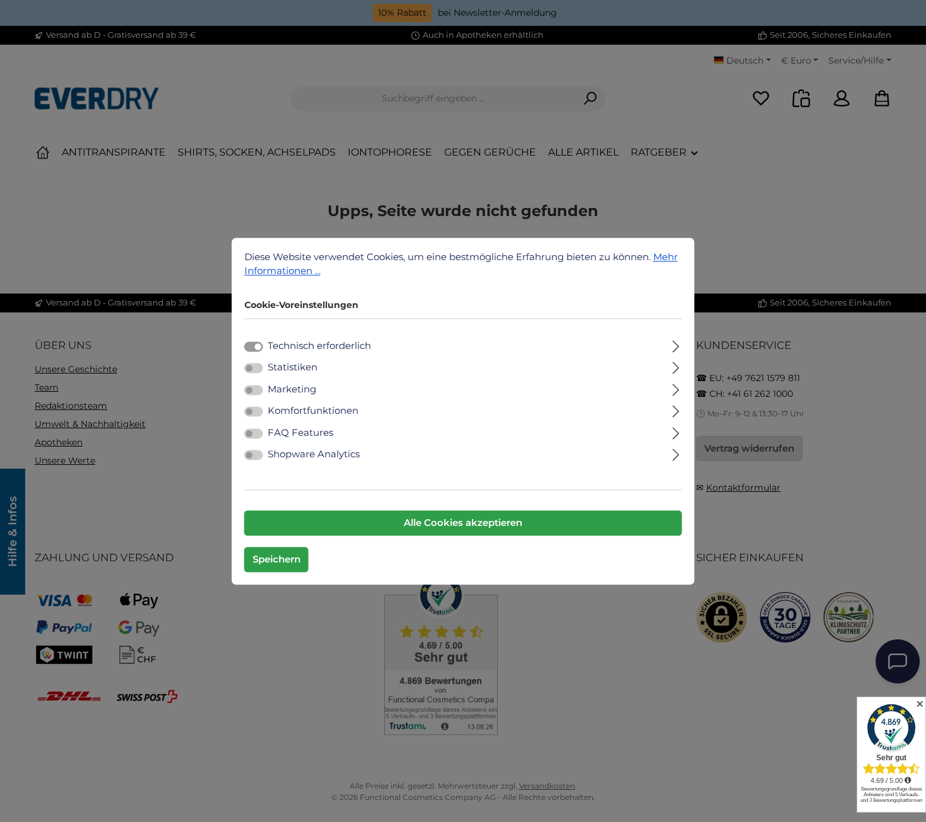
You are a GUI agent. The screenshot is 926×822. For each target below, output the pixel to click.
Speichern (276, 559)
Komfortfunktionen (313, 411)
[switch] (253, 368)
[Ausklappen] (676, 344)
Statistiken (292, 368)
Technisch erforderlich (319, 345)
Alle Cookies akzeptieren (463, 522)
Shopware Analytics (314, 454)
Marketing (292, 389)
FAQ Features (300, 432)
